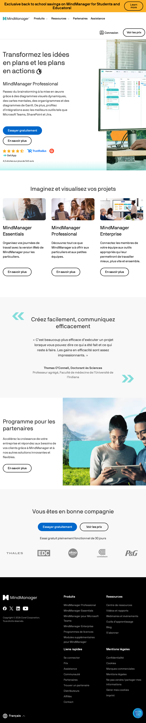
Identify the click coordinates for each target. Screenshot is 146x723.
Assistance (70, 669)
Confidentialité (115, 657)
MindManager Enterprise (78, 626)
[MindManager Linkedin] (18, 608)
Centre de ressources (119, 605)
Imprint (110, 695)
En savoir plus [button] (17, 140)
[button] (41, 19)
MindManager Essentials (78, 610)
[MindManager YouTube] (25, 608)
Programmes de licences (78, 632)
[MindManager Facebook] (5, 608)
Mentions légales (116, 674)
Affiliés (68, 696)
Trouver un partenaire (76, 685)
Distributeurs (71, 691)
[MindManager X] (11, 608)
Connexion (111, 32)
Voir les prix (94, 526)
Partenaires (71, 680)
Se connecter (72, 657)
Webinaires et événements (122, 616)
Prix (66, 663)
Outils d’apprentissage (119, 621)
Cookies (111, 663)
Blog (109, 627)
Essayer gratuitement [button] (22, 130)
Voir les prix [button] (134, 32)
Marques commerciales (120, 669)
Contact (68, 702)
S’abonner (112, 633)
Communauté (72, 674)
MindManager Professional (80, 605)
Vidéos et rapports (117, 610)
